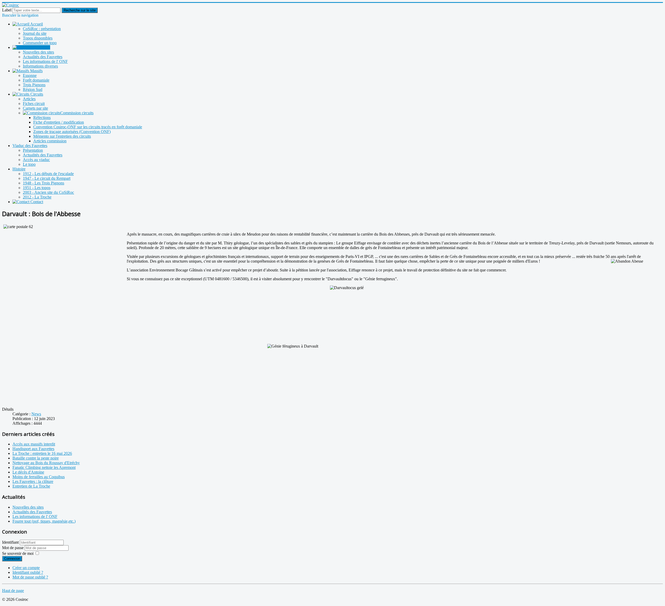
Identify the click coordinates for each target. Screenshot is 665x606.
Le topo (29, 164)
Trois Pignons (34, 85)
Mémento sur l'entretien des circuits (62, 136)
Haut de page (13, 590)
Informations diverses (40, 66)
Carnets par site (35, 108)
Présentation (33, 150)
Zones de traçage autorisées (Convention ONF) (72, 131)
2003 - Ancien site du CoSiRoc (48, 192)
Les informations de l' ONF (45, 61)
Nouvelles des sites (38, 52)
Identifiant (10, 542)
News (36, 414)
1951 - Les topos (36, 187)
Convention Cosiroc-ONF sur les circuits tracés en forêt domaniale (87, 127)
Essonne (30, 75)
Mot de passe (13, 547)
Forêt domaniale (36, 80)
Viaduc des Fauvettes (29, 145)
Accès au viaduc (36, 159)
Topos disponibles (37, 38)
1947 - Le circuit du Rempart (46, 178)
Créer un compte (26, 567)
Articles (29, 99)
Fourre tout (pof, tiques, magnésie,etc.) (44, 521)
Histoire (18, 169)
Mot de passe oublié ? (30, 577)
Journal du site (34, 33)
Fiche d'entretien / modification (58, 122)
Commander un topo (40, 43)
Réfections (42, 117)
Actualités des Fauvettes (42, 57)
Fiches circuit (34, 103)
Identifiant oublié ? (27, 572)
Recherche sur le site (80, 10)
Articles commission (49, 141)
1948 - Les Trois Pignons (43, 183)
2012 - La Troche (37, 197)
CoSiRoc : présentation (42, 28)
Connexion (12, 559)
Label (6, 10)
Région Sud (32, 89)
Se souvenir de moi (18, 553)
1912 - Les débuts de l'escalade (48, 173)
